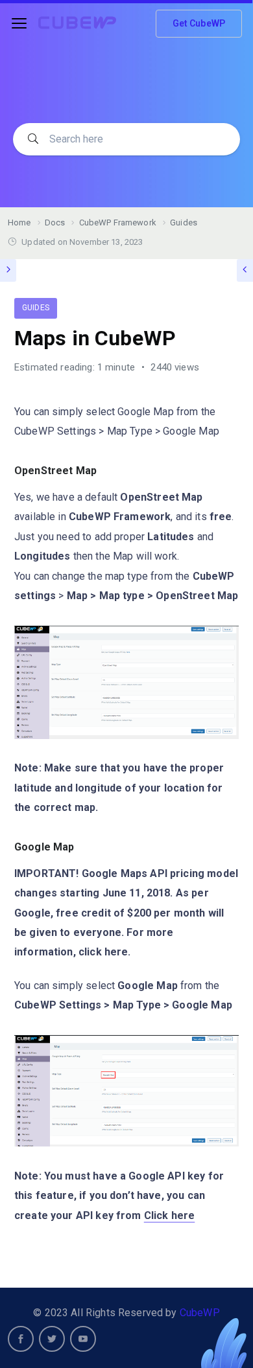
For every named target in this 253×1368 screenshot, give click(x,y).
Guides (35, 307)
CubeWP (200, 1312)
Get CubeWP (199, 23)
